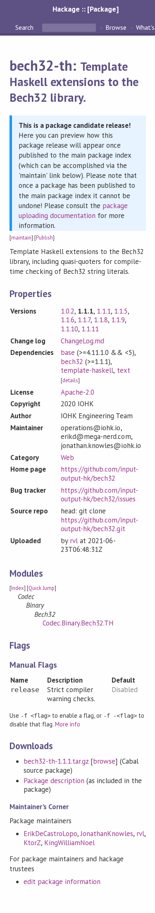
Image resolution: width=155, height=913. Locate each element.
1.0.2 (67, 311)
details (70, 380)
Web (67, 457)
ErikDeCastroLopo (50, 833)
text (123, 370)
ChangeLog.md (82, 340)
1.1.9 (118, 319)
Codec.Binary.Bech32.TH (78, 623)
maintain (21, 237)
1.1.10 (69, 328)
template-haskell (87, 370)
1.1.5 (121, 311)
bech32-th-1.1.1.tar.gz (56, 761)
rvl (74, 540)
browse (104, 761)
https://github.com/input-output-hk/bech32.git (99, 524)
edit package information (62, 881)
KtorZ (32, 842)
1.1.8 (100, 319)
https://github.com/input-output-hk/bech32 (99, 474)
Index (17, 588)
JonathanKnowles (107, 833)
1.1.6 (67, 319)
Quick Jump (42, 588)
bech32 (72, 361)
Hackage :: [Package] (85, 9)
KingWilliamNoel (69, 842)
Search (25, 27)
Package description (54, 780)
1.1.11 (90, 328)
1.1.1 (103, 311)
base (68, 352)
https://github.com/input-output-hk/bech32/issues (99, 495)
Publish (44, 237)
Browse (115, 27)
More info (67, 724)
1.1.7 (84, 319)
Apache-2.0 (77, 392)
